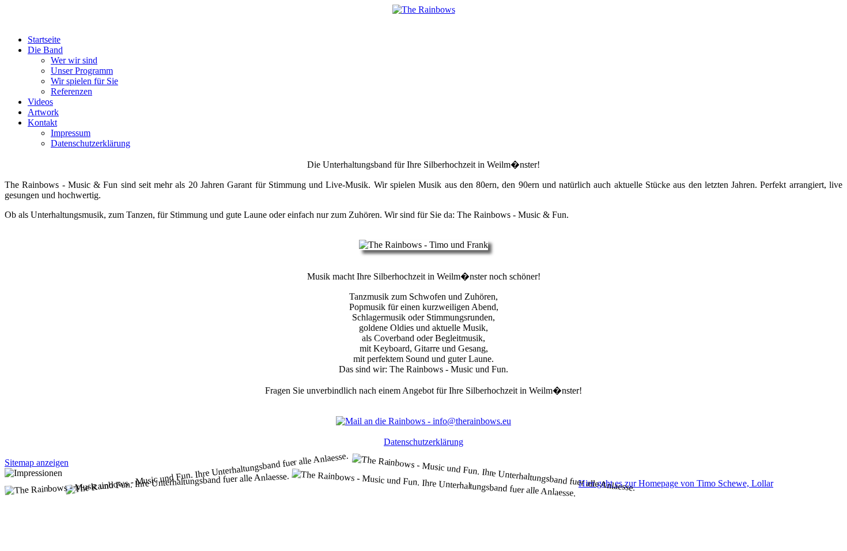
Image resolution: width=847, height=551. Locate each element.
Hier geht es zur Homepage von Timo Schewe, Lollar (675, 483)
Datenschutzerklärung (90, 143)
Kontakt (42, 122)
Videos (40, 102)
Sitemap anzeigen (37, 462)
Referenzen (71, 91)
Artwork (43, 112)
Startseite (44, 39)
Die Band (45, 50)
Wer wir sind (74, 60)
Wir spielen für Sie (84, 81)
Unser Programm (82, 71)
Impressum (70, 133)
